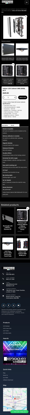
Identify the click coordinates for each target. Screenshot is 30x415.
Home (3, 9)
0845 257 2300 (10, 279)
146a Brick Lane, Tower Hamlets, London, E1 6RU (15, 291)
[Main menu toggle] (26, 2)
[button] (25, 16)
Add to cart (22, 97)
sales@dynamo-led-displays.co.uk (11, 285)
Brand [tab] (12, 125)
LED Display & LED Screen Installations (3, 4)
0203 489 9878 (10, 274)
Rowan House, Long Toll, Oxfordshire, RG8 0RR (13, 297)
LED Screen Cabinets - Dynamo (12, 9)
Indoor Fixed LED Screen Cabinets (16, 102)
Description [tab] (5, 125)
